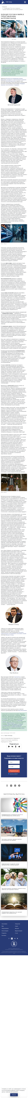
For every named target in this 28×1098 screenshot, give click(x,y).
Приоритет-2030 (7, 71)
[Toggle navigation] (25, 2)
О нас (16, 933)
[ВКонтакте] (12, 746)
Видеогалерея (18, 930)
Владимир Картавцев (16, 726)
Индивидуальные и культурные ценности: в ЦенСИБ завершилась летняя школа (12, 815)
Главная (4, 7)
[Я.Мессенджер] (9, 746)
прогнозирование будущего (10, 738)
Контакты (4, 935)
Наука (16, 926)
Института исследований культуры (14, 78)
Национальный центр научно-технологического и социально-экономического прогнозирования (13, 67)
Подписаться (14, 771)
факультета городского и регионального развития (13, 79)
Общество (17, 923)
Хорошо (14, 1094)
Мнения (17, 928)
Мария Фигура (10, 723)
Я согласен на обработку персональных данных (14, 774)
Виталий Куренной (10, 81)
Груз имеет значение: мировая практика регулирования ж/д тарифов (12, 840)
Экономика (4, 923)
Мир (3, 926)
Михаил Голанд (10, 635)
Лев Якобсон (17, 677)
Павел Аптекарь (8, 735)
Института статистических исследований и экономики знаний (13, 633)
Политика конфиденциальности (14, 948)
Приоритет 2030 (6, 742)
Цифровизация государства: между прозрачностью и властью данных (10, 864)
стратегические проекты (9, 740)
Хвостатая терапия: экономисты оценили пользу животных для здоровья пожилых (14, 889)
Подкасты (4, 933)
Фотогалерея (5, 930)
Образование (5, 928)
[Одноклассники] (15, 746)
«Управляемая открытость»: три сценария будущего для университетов (12, 912)
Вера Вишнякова (22, 710)
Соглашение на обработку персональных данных (14, 949)
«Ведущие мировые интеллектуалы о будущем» (13, 84)
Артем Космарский (17, 725)
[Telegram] (19, 746)
